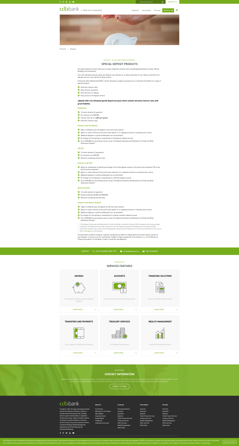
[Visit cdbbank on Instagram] (64, 2)
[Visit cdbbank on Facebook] (61, 2)
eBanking (167, 10)
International (146, 10)
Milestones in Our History (103, 411)
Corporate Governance (102, 423)
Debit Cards (121, 428)
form (144, 237)
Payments (121, 414)
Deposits (73, 49)
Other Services (122, 423)
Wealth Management (124, 425)
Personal (157, 10)
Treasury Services (123, 421)
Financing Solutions (124, 409)
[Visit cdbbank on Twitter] (67, 2)
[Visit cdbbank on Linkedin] (71, 2)
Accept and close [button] (229, 442)
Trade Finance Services (125, 418)
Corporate (135, 10)
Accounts (120, 411)
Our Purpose (99, 409)
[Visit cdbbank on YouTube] (74, 2)
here (89, 231)
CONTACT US (172, 2)
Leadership (98, 421)
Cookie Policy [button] (205, 443)
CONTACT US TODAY (119, 386)
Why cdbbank (99, 414)
